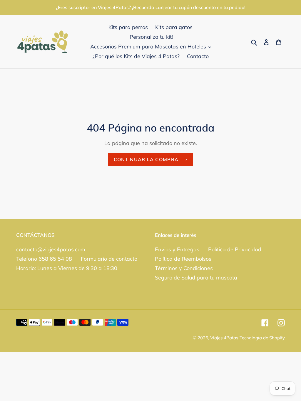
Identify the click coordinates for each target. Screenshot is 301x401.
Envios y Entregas (177, 249)
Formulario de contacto (109, 258)
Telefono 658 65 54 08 (44, 258)
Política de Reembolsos (183, 258)
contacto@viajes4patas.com (50, 249)
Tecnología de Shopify (262, 338)
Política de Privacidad (234, 249)
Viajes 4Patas (224, 338)
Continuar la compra (146, 159)
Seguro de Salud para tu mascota (196, 277)
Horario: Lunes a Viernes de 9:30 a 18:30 (66, 268)
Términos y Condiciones (184, 268)
